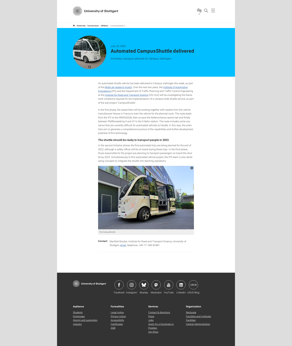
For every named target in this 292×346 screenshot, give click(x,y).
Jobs (151, 320)
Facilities (191, 320)
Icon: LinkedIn (181, 284)
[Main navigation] (213, 10)
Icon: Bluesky (143, 284)
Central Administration (198, 324)
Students (78, 312)
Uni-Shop (153, 331)
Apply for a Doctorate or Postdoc (161, 326)
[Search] (206, 10)
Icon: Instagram (131, 284)
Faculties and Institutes (198, 316)
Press (151, 316)
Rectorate (191, 312)
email (123, 245)
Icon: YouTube (168, 284)
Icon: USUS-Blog (193, 284)
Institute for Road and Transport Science (126, 94)
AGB (113, 327)
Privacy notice (118, 316)
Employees (79, 316)
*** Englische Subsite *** (74, 25)
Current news (93, 25)
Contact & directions (159, 312)
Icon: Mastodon (156, 284)
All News (104, 25)
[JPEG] (146, 197)
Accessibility (117, 320)
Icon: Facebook (119, 284)
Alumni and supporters (85, 320)
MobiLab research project (118, 87)
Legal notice (117, 312)
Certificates (117, 324)
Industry (77, 324)
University (81, 25)
